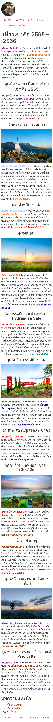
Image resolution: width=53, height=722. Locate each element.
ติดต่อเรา (23, 25)
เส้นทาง (40, 19)
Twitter (21, 717)
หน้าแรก (7, 19)
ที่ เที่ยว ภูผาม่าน (14, 704)
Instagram (34, 717)
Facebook (8, 717)
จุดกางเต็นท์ (9, 25)
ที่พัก (30, 19)
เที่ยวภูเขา (14, 711)
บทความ (20, 19)
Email (46, 717)
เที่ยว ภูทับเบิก (13, 708)
